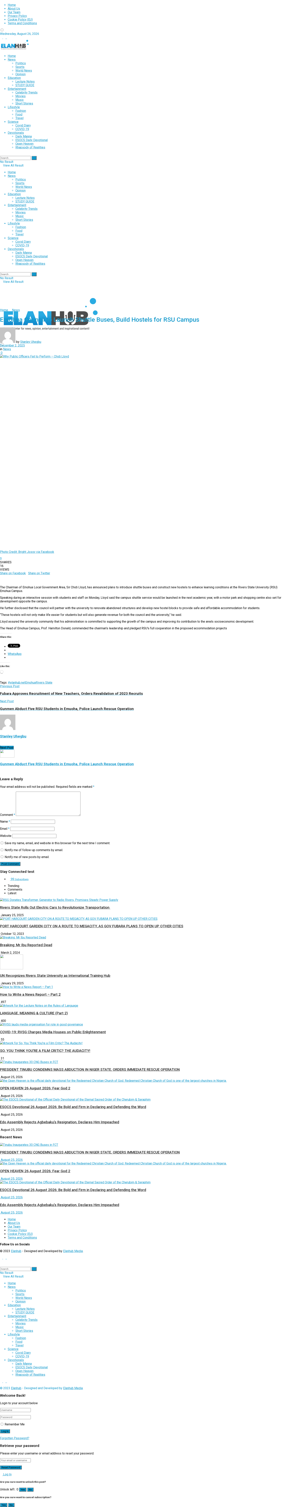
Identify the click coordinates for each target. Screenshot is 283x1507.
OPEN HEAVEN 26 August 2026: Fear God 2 (35, 1088)
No (30, 1489)
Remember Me (15, 1424)
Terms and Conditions (22, 23)
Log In (7, 1474)
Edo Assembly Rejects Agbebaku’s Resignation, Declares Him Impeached (59, 1122)
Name (5, 821)
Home (12, 5)
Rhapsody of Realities (30, 147)
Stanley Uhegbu (30, 342)
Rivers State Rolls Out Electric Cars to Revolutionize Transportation (55, 907)
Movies (20, 96)
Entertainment (17, 89)
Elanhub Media (73, 1251)
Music (19, 100)
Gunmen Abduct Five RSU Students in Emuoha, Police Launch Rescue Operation (67, 764)
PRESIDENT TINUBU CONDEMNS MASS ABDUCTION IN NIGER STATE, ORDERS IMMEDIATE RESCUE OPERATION (90, 1069)
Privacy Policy (17, 16)
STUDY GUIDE (24, 85)
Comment (7, 815)
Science (13, 122)
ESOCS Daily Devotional (31, 140)
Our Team (14, 12)
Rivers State (44, 682)
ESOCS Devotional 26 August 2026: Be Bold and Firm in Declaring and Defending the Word (73, 1107)
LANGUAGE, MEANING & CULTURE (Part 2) (34, 1013)
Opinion (20, 74)
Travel (19, 118)
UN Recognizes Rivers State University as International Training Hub (55, 976)
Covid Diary (23, 125)
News (12, 59)
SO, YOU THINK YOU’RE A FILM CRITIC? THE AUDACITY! (45, 1051)
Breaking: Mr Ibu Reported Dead (26, 945)
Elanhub (16, 1251)
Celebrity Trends (26, 92)
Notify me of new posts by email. (27, 857)
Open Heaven (24, 144)
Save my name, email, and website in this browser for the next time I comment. (57, 843)
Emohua (30, 682)
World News (23, 70)
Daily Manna (23, 136)
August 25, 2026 (11, 1160)
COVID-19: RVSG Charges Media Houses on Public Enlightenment (53, 1032)
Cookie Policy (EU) (20, 19)
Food (18, 114)
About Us (14, 8)
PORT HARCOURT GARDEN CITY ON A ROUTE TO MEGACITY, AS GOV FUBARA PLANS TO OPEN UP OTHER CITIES (91, 926)
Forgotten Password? (14, 1438)
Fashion (20, 111)
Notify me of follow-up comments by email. (34, 850)
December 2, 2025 (12, 345)
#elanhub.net (16, 682)
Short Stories (24, 103)
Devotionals (16, 133)
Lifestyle (14, 107)
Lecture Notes (25, 81)
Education (14, 78)
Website (5, 836)
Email (4, 829)
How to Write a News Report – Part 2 (30, 994)
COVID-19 (22, 129)
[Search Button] (34, 158)
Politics (20, 63)
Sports (19, 67)
